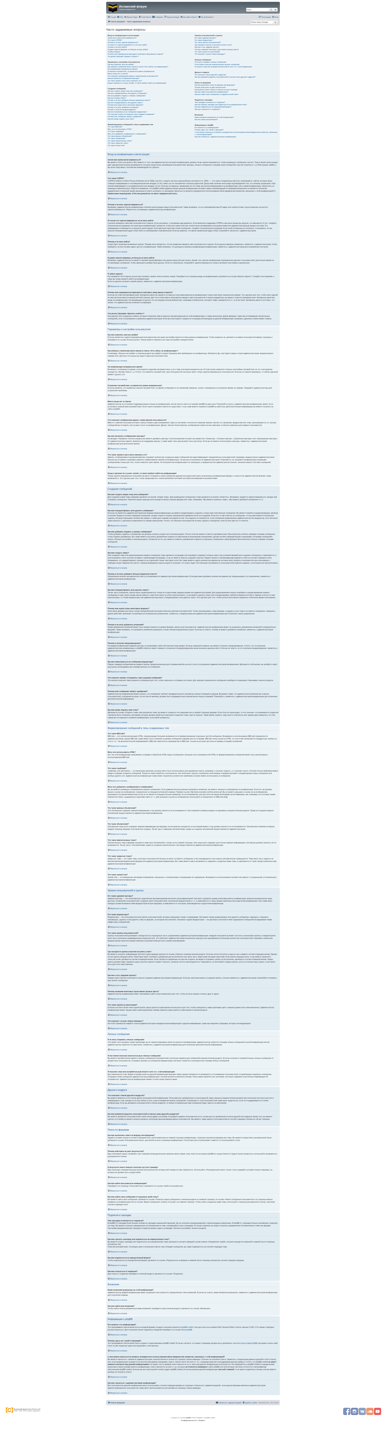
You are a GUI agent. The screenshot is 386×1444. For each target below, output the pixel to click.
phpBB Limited (187, 1327)
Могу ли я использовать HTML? (120, 129)
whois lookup (270, 1359)
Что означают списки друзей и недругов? (210, 75)
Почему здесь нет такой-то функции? (209, 130)
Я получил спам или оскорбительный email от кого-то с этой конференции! (223, 67)
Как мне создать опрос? (117, 98)
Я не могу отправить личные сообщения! (210, 62)
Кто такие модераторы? (204, 40)
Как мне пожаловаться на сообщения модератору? (127, 112)
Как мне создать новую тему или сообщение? (125, 91)
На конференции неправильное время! (123, 69)
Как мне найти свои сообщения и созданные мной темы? (217, 94)
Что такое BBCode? (115, 127)
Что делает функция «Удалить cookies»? (123, 56)
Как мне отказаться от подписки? (207, 109)
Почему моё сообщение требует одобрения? (125, 116)
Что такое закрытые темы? (118, 143)
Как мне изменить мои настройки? (121, 64)
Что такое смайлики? (116, 131)
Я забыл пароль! (114, 52)
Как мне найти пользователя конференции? (211, 92)
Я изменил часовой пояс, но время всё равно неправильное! (131, 71)
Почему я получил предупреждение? (122, 109)
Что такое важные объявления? (120, 136)
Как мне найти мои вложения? (206, 119)
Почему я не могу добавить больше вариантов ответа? (129, 100)
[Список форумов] (113, 8)
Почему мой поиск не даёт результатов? (210, 87)
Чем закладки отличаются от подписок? (210, 102)
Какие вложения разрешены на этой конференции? (214, 117)
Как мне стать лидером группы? (207, 47)
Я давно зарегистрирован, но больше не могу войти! (128, 49)
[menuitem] (120, 17)
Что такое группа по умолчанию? (207, 52)
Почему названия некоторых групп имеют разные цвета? (217, 49)
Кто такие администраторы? (205, 38)
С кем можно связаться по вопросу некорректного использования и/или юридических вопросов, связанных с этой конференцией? (236, 133)
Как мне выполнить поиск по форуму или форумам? (215, 85)
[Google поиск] (275, 22)
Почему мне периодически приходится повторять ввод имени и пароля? (135, 54)
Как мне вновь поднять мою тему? (121, 119)
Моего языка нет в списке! (118, 74)
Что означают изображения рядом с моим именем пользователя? (133, 76)
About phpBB (186, 1330)
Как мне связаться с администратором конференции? (215, 137)
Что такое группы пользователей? (208, 42)
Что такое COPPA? (115, 40)
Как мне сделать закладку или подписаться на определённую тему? (221, 104)
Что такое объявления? (117, 138)
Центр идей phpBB (249, 1343)
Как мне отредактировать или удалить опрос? (125, 103)
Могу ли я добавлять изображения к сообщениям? (127, 134)
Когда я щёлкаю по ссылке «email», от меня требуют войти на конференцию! (137, 83)
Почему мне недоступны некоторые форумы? (125, 105)
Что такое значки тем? (116, 145)
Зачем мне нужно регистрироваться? (122, 38)
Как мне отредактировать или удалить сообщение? (127, 93)
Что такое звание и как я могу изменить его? (125, 81)
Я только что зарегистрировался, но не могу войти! (127, 45)
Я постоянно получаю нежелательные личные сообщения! (217, 64)
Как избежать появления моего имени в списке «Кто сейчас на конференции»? (138, 67)
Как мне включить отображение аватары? (124, 78)
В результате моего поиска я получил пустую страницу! (216, 90)
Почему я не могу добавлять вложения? (123, 107)
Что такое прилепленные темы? (120, 141)
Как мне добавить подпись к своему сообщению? (127, 96)
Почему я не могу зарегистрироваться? (123, 42)
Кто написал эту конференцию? (207, 127)
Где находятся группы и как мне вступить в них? (213, 45)
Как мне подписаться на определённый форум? (213, 107)
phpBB (116, 409)
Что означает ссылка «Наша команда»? (210, 54)
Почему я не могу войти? (117, 47)
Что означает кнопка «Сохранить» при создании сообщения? (131, 114)
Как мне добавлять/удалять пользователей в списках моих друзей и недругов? (225, 77)
